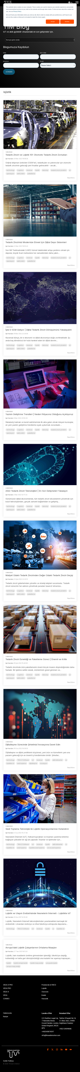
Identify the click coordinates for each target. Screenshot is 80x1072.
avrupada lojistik (51, 963)
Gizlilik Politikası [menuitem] (8, 1061)
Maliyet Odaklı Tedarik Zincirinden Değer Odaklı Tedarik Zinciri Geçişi (39, 575)
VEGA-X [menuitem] (6, 992)
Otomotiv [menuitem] (45, 992)
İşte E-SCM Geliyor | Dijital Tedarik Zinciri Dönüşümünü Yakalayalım (39, 330)
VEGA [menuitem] (5, 995)
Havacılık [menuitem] (45, 999)
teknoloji (45, 170)
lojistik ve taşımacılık (20, 963)
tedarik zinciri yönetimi (58, 170)
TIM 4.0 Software (23, 760)
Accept (53, 21)
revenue (29, 170)
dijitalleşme (33, 763)
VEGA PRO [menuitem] (7, 988)
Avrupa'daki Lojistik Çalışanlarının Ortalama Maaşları (31, 947)
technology (10, 170)
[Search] (71, 3)
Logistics (20, 170)
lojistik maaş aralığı (36, 963)
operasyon (10, 173)
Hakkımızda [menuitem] (7, 1013)
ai (69, 170)
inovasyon (43, 763)
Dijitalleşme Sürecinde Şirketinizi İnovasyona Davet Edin (33, 744)
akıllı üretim (21, 173)
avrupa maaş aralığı (13, 966)
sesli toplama (21, 763)
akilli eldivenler (57, 760)
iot (33, 760)
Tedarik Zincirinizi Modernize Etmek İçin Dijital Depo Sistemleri (36, 242)
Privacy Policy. (17, 11)
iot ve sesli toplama (53, 848)
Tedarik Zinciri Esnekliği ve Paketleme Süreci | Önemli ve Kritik (36, 659)
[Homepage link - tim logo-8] (13, 1058)
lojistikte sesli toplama (36, 848)
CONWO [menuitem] (6, 999)
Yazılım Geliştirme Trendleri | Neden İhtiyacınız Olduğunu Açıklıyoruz (39, 414)
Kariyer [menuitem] (5, 1016)
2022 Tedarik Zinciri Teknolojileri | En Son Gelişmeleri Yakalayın (37, 491)
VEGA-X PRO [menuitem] (8, 985)
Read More (70, 178)
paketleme (31, 173)
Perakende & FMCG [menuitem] (49, 985)
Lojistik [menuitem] (44, 988)
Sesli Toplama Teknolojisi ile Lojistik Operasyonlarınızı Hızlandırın (37, 829)
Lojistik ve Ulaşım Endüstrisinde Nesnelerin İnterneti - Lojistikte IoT (38, 913)
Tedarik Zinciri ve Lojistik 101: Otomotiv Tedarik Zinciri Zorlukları (36, 155)
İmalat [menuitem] (44, 995)
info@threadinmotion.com (51, 1035)
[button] (76, 2)
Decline (67, 21)
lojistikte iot (10, 763)
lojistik (37, 170)
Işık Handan (9, 159)
